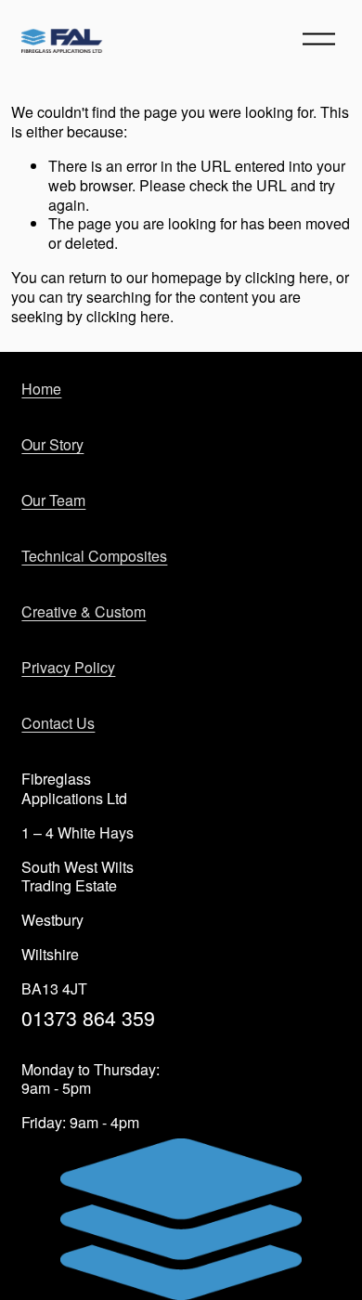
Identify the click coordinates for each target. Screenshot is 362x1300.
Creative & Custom (83, 612)
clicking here (287, 277)
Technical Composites (94, 556)
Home (41, 389)
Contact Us (58, 724)
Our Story (52, 445)
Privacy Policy (68, 668)
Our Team (53, 501)
